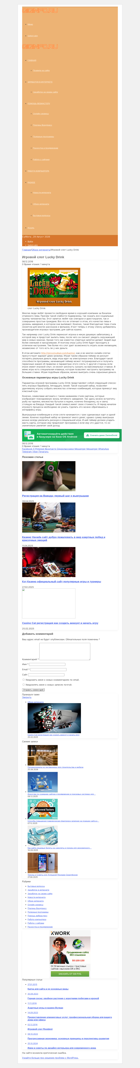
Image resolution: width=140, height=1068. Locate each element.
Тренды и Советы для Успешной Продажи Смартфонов (53, 875)
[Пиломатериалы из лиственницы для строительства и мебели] (43, 765)
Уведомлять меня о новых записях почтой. (49, 684)
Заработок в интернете (40, 82)
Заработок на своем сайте (45, 92)
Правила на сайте (41, 70)
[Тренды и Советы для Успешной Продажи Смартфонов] (43, 872)
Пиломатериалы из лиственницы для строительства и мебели (55, 767)
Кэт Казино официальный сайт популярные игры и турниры (61, 581)
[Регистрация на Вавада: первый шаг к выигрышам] (48, 490)
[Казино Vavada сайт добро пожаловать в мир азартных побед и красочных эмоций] (48, 531)
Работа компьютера (38, 171)
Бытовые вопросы (41, 215)
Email (26, 669)
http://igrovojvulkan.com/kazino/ (58, 353)
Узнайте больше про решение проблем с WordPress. (50, 1057)
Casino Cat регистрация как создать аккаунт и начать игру (60, 623)
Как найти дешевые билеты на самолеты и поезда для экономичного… (60, 848)
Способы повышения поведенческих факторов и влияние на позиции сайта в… (63, 821)
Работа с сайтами (41, 159)
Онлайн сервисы (41, 113)
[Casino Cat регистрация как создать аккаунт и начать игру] (48, 617)
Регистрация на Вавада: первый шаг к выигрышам (55, 495)
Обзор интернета (41, 204)
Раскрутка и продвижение (45, 148)
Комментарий (30, 659)
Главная (26, 249)
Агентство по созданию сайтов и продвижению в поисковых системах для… (62, 794)
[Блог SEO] (40, 12)
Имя (25, 664)
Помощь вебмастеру (39, 103)
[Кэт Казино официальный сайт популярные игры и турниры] (48, 576)
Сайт (24, 674)
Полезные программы (43, 136)
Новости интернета (42, 192)
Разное (31, 182)
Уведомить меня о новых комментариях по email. (52, 679)
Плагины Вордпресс (42, 125)
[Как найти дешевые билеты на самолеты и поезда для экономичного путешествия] (43, 845)
